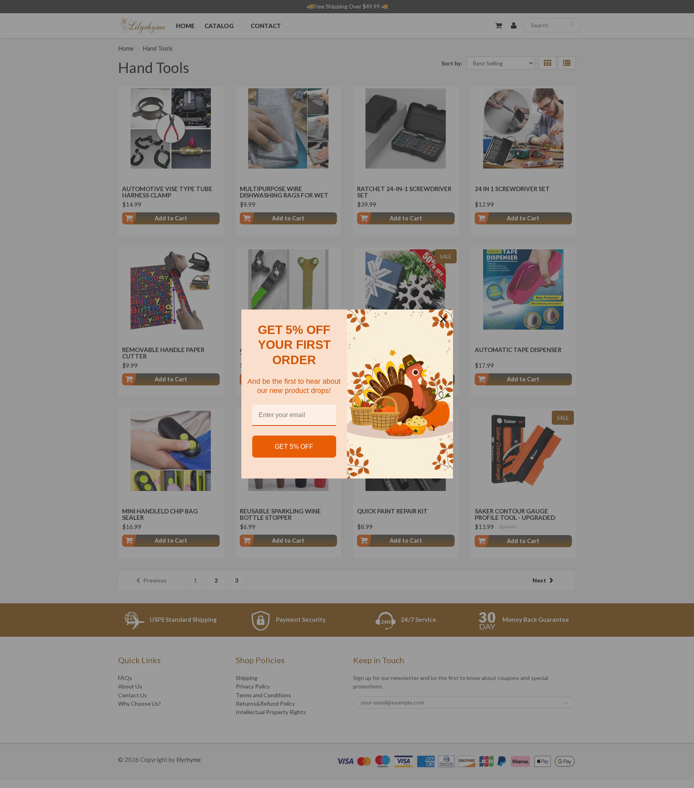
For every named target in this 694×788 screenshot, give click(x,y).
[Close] (443, 319)
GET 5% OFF (294, 446)
